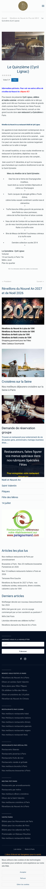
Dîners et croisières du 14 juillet (15, 694)
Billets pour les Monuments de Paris (17, 821)
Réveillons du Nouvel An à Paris (15, 677)
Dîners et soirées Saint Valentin (15, 682)
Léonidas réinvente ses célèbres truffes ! (18, 621)
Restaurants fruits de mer (13, 758)
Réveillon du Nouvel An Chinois (15, 698)
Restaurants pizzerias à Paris (14, 753)
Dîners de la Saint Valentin (13, 798)
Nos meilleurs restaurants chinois (16, 722)
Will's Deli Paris (8, 616)
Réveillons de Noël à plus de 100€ (16, 334)
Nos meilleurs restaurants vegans (16, 730)
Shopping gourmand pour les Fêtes (16, 340)
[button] (43, 6)
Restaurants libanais (10, 749)
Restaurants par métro (11, 789)
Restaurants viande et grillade (14, 762)
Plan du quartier (8, 263)
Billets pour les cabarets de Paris (16, 830)
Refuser (23, 878)
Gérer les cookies (23, 884)
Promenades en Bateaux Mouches (16, 834)
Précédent (7, 281)
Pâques (6, 491)
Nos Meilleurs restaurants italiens (16, 718)
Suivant (39, 281)
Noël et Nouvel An (11, 479)
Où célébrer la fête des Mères (14, 690)
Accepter (23, 872)
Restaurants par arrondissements (16, 785)
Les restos (17, 849)
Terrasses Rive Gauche (11, 578)
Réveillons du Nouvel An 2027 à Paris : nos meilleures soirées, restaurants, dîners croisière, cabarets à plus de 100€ (21, 586)
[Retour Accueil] (23, 6)
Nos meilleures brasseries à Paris (16, 770)
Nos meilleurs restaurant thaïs (15, 734)
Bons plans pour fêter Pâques (14, 686)
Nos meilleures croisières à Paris (16, 802)
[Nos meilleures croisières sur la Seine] (23, 363)
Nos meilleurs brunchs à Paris (14, 766)
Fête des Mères (10, 497)
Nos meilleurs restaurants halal (15, 713)
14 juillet (6, 503)
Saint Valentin (9, 485)
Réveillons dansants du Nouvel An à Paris (19, 625)
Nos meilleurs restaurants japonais (16, 726)
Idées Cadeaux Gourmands (13, 344)
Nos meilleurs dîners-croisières (15, 794)
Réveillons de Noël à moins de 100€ (16, 337)
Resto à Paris (29, 849)
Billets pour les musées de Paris (15, 825)
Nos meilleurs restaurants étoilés (16, 838)
